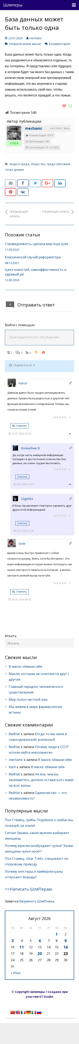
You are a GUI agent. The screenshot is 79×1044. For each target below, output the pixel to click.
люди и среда (19, 164)
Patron (22, 383)
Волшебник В (30, 448)
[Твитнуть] (35, 183)
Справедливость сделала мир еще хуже (36, 244)
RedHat (14, 734)
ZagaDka (27, 499)
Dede (22, 543)
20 (39, 953)
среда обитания (58, 164)
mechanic (35, 38)
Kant (12, 767)
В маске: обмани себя (25, 666)
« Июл (15, 973)
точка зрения (14, 170)
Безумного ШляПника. (37, 901)
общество (38, 164)
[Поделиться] (23, 183)
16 (65, 947)
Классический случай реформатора (33, 257)
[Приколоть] (10, 192)
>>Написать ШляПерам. (29, 889)
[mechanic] (14, 133)
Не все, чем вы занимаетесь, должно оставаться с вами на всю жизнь (41, 780)
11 (21, 947)
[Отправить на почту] (10, 183)
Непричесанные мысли (25, 44)
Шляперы (12, 5)
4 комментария (59, 44)
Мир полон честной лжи (28, 699)
